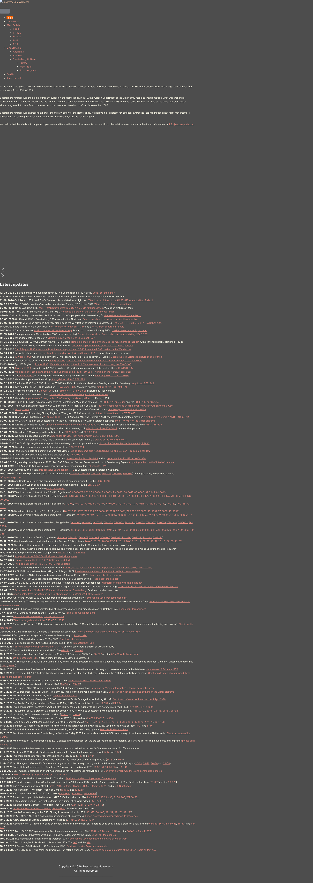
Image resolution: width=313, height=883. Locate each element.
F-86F (16, 29)
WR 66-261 (133, 797)
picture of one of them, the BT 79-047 (115, 413)
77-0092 (131, 511)
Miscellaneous (14, 47)
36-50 (166, 763)
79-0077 (106, 473)
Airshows (17, 55)
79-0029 (4, 499)
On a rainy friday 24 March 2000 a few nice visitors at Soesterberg (50, 590)
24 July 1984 (22, 409)
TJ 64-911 (77, 793)
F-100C (17, 32)
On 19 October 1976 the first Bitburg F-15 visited (39, 808)
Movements (13, 21)
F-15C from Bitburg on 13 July (108, 326)
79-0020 (133, 496)
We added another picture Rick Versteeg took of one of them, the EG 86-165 (90, 364)
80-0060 (139, 492)
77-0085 (89, 511)
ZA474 (64, 684)
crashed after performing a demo (129, 330)
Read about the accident (106, 578)
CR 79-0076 (76, 454)
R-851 (104, 703)
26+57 (166, 710)
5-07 (139, 725)
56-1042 (147, 537)
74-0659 (161, 522)
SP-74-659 (147, 706)
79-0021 (143, 496)
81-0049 (161, 492)
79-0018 (122, 496)
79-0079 (117, 473)
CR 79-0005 (71, 432)
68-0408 (108, 529)
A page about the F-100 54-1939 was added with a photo (46, 556)
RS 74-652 (64, 793)
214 (88, 842)
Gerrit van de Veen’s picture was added (87, 846)
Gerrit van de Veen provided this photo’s (89, 680)
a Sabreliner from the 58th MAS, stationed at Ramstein (79, 394)
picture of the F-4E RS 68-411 (111, 439)
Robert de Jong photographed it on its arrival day (111, 816)
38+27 (76, 714)
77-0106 (74, 473)
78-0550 (90, 496)
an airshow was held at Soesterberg (53, 330)
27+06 (145, 541)
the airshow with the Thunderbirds (122, 315)
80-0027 (128, 492)
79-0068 (85, 473)
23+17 (150, 710)
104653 (65, 789)
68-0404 (97, 529)
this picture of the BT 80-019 (101, 428)
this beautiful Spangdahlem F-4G (56, 469)
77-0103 (89, 503)
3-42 (79, 755)
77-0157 (170, 503)
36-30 (154, 763)
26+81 (11, 665)
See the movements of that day (123, 341)
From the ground (28, 70)
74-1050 (142, 514)
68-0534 (163, 529)
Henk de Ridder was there (114, 729)
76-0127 (68, 511)
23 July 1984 (46, 390)
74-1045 (101, 514)
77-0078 (78, 511)
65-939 (153, 823)
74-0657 (150, 522)
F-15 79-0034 (76, 447)
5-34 (149, 725)
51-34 (104, 767)
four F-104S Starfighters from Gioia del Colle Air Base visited (71, 307)
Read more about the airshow (105, 575)
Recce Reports (14, 78)
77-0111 (130, 503)
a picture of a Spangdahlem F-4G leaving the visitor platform (58, 398)
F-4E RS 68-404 (153, 424)
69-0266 (75, 522)
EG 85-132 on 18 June (147, 402)
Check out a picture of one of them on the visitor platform (102, 345)
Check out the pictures (72, 639)
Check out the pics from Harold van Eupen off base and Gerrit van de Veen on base (107, 567)
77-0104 (99, 503)
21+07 (178, 541)
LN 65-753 (93, 797)
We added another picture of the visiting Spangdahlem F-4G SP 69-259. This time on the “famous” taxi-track (73, 371)
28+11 (121, 541)
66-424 (182, 823)
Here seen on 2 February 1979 (162, 669)
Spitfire (66, 786)
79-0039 (107, 492)
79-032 (155, 782)
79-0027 (175, 496)
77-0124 (150, 503)
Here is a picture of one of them (88, 341)
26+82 (174, 710)
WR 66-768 (90, 793)
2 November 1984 (65, 387)
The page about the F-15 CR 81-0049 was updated (42, 563)
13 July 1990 (25, 375)
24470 (89, 819)
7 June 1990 (41, 364)
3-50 (120, 759)
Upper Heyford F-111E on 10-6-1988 (126, 458)
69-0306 (86, 522)
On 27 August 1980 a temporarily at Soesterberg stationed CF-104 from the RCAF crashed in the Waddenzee (73, 349)
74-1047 (111, 514)
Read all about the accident (80, 612)
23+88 (97, 541)
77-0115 (140, 503)
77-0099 (173, 511)
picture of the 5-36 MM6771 (112, 387)
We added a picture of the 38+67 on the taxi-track (87, 311)
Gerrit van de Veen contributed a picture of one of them (97, 838)
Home (10, 17)
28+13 (99, 804)
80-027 (172, 782)
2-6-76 (130, 721)
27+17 (154, 541)
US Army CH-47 (80, 786)
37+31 (64, 714)
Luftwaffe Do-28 (98, 786)
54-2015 (80, 552)
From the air (26, 66)
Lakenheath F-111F (98, 466)
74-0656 (140, 522)
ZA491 (76, 684)
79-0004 (101, 496)
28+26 (129, 541)
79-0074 (96, 473)
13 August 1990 (23, 356)
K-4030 (109, 718)
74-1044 (91, 514)
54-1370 (72, 537)
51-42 (124, 767)
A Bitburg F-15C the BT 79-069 (112, 375)
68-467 (79, 650)
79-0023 (154, 496)
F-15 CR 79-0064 (55, 488)
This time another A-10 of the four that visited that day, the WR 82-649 (104, 360)
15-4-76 (110, 721)
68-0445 (152, 529)
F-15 (15, 44)
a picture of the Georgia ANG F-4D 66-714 (166, 417)
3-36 (109, 759)
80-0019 (127, 473)
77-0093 (142, 511)
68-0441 (130, 529)
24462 (81, 819)
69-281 (118, 812)
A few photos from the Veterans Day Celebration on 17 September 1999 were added (58, 594)
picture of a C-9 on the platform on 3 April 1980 (124, 443)
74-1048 (122, 514)
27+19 (91, 804)
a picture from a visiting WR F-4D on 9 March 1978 (69, 353)
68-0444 (141, 529)
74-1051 (153, 514)
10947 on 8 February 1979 (103, 831)
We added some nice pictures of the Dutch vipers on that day (123, 849)
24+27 (83, 804)
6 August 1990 (57, 360)
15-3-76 (89, 721)
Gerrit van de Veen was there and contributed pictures (133, 770)
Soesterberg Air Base (24, 59)
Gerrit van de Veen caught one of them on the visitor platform (141, 691)
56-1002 (115, 537)
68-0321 (75, 529)
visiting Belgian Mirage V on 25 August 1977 (71, 337)
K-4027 (100, 718)
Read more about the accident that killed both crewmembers (107, 571)
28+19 (161, 541)
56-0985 (94, 537)
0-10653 (71, 819)
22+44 (75, 804)
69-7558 (97, 522)
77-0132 (160, 503)
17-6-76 (139, 721)
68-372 (98, 654)
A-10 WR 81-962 (124, 368)
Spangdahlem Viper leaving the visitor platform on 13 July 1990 (85, 435)
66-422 (163, 823)
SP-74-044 (134, 706)
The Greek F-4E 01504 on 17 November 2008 (137, 322)
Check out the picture (104, 292)
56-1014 (126, 537)
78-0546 (69, 496)
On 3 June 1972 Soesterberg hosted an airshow (38, 616)
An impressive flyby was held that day (122, 582)
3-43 (90, 755)
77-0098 (163, 511)
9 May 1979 (80, 635)
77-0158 (181, 503)
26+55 (157, 710)
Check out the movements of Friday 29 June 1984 (72, 424)
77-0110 (120, 503)
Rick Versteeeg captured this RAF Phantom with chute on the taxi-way (135, 405)
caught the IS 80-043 (142, 383)
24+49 (88, 541)
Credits (10, 74)
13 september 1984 (83, 642)
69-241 (127, 812)
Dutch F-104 (54, 786)
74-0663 (183, 522)
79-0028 (186, 496)
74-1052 (163, 514)
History (23, 62)
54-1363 (62, 537)
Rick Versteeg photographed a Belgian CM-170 (38, 646)
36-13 (138, 763)
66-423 (172, 823)
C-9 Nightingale (122, 786)
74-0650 (108, 522)
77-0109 (110, 503)
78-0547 (79, 496)
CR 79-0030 (90, 432)
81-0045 (150, 492)
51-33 (97, 767)
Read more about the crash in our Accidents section (110, 319)
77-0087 (110, 511)
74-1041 (81, 514)
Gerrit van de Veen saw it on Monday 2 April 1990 (139, 699)
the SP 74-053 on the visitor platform (135, 420)
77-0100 (68, 503)
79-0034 (96, 492)
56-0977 (83, 537)
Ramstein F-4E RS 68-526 (72, 390)
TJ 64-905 (119, 797)
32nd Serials (13, 25)
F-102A (17, 36)
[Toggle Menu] (5, 11)
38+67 (103, 801)
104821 (79, 789)
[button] (98, 270)
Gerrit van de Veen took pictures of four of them (91, 778)
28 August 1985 (51, 417)
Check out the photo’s (65, 695)
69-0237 (174, 529)
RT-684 (117, 703)
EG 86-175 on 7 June (114, 402)
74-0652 (119, 522)
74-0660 (172, 522)
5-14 (106, 752)
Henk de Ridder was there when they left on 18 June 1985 (109, 631)
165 (75, 842)
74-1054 (183, 514)
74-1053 (173, 514)
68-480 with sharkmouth (124, 654)
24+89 (170, 541)
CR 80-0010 (103, 481)
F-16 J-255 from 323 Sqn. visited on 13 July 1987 (40, 774)
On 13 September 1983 (25, 657)
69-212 (109, 812)
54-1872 (62, 552)
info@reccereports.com (181, 124)
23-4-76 (120, 721)
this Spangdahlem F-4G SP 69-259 (127, 409)
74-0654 (129, 522)
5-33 (117, 752)
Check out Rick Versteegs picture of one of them (137, 356)
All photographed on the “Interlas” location (151, 462)
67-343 (65, 650)
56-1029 (136, 537)
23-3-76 (99, 721)
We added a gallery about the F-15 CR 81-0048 (38, 620)
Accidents (18, 51)
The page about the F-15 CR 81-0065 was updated (42, 560)
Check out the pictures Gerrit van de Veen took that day (148, 586)
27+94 (113, 541)
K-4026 (91, 718)
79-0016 (112, 496)
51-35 (112, 767)
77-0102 (79, 503)
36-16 (146, 763)
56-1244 (157, 537)
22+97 (142, 710)
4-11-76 (149, 721)
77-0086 (100, 511)
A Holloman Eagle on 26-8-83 (82, 458)
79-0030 (75, 492)
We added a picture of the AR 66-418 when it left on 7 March (120, 300)
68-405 (100, 812)
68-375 (90, 812)
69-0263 (184, 529)
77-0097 (152, 511)
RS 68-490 (106, 797)
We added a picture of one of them (113, 304)
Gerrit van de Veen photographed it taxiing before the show (122, 688)
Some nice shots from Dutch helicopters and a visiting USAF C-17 (113, 334)
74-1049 (132, 514)
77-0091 (120, 511)
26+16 (105, 541)
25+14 (137, 541)
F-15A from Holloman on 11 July (68, 326)
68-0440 (119, 529)
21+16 (134, 710)
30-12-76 (160, 721)
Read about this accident (132, 609)
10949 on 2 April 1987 (139, 831)
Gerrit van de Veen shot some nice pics (106, 597)
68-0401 (86, 529)
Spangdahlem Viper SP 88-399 (68, 379)
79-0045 (118, 492)
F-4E (15, 40)
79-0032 (85, 492)
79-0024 (165, 496)
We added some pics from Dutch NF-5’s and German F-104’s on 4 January (110, 450)
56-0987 (105, 537)
